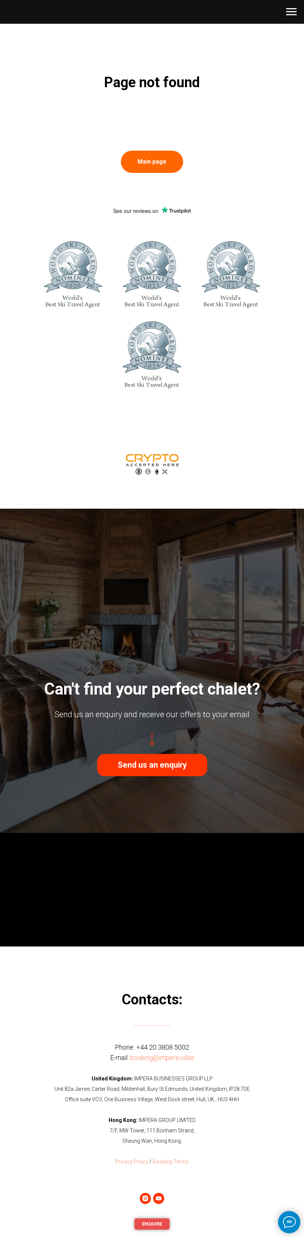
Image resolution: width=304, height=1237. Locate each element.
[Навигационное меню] (291, 12)
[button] (152, 1165)
